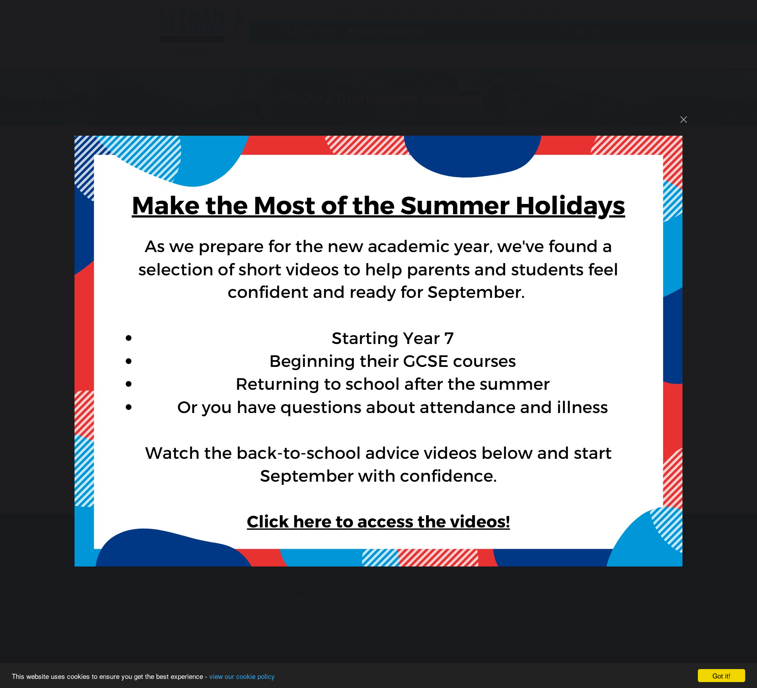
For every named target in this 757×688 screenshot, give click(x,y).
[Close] (683, 119)
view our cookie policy (242, 676)
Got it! (721, 676)
